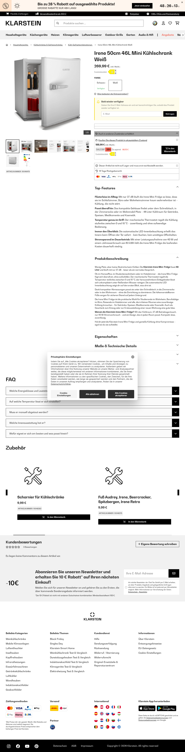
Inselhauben (12, 652)
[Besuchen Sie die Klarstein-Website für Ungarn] (119, 713)
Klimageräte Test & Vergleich (66, 666)
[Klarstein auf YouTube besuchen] (27, 746)
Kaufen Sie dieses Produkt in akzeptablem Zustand (122, 140)
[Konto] (163, 23)
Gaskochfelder (14, 689)
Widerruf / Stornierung (106, 652)
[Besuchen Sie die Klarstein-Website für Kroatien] (101, 720)
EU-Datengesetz (147, 648)
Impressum (87, 745)
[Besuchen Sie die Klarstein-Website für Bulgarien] (113, 720)
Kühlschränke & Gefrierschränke (48, 45)
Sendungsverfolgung (105, 643)
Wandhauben (13, 680)
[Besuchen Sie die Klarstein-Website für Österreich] (101, 707)
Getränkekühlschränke (18, 671)
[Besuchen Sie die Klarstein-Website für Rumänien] (107, 720)
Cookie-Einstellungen (149, 652)
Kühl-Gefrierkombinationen (80, 45)
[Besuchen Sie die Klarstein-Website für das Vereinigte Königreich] (101, 713)
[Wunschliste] (170, 23)
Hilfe (96, 639)
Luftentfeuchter (14, 648)
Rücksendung (101, 648)
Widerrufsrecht (102, 657)
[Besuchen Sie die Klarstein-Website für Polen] (96, 720)
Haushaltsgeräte (20, 45)
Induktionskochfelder (17, 685)
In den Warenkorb (169, 150)
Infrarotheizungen (15, 662)
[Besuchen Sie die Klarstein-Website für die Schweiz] (107, 707)
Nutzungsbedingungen (147, 720)
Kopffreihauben (14, 657)
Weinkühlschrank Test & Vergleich (68, 652)
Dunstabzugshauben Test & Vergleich (70, 657)
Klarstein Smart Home (62, 648)
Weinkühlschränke (16, 639)
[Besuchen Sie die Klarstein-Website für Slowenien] (113, 727)
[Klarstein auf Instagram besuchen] (9, 746)
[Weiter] (183, 35)
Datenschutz (60, 745)
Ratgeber (134, 14)
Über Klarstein (146, 639)
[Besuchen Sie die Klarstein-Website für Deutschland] (96, 707)
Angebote (168, 34)
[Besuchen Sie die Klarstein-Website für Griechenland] (119, 727)
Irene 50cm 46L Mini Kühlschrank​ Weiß (115, 45)
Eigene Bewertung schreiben (158, 544)
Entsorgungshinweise (150, 643)
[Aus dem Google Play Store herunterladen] (166, 708)
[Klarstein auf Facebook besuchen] (18, 746)
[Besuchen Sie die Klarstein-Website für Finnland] (119, 720)
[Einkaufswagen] (177, 23)
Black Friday (57, 639)
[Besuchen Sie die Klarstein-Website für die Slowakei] (107, 713)
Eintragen (170, 114)
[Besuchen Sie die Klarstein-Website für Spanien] (96, 713)
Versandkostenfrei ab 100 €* (53, 14)
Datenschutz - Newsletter (137, 592)
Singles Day (56, 643)
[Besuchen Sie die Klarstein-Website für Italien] (119, 707)
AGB (73, 745)
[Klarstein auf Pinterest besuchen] (36, 746)
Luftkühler (11, 675)
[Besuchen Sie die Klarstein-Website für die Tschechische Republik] (113, 713)
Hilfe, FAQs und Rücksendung (165, 14)
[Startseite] (9, 45)
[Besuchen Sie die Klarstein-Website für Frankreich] (113, 707)
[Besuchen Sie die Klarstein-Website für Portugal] (107, 727)
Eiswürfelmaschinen (17, 666)
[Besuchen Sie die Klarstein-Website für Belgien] (96, 727)
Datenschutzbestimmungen (157, 718)
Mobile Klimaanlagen (17, 643)
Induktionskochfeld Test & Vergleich (69, 662)
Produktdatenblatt (100, 72)
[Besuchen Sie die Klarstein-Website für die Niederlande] (101, 727)
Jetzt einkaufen (142, 5)
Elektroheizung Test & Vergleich (67, 671)
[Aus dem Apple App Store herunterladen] (147, 708)
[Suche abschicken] (58, 23)
